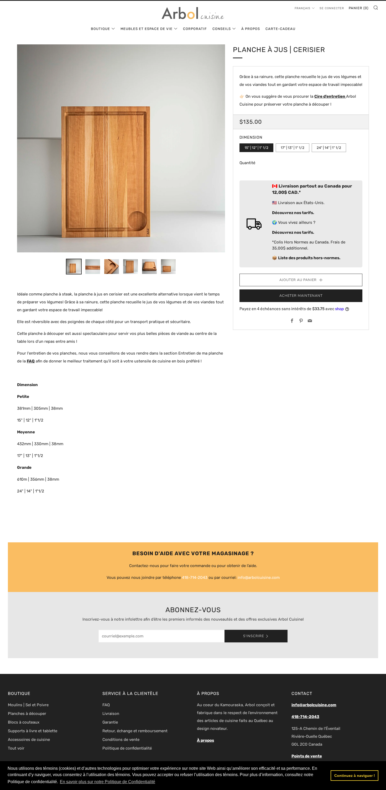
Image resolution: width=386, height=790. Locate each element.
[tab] (74, 266)
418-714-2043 (194, 577)
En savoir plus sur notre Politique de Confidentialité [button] (107, 781)
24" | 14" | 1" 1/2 (329, 147)
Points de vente (306, 756)
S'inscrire (253, 636)
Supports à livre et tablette (32, 731)
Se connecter (332, 8)
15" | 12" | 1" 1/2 (256, 147)
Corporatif (195, 29)
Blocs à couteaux (23, 722)
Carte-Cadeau (280, 29)
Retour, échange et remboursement (135, 731)
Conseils (221, 29)
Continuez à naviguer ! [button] (354, 775)
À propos (250, 29)
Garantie (110, 722)
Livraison (110, 713)
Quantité (247, 162)
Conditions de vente (120, 739)
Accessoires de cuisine (29, 739)
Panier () (358, 8)
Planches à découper (27, 713)
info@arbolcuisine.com (259, 577)
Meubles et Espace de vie (147, 29)
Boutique (100, 29)
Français (302, 8)
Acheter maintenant (301, 295)
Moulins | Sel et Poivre (28, 705)
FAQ (106, 705)
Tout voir (16, 748)
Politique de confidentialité (127, 748)
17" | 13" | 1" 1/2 (292, 147)
